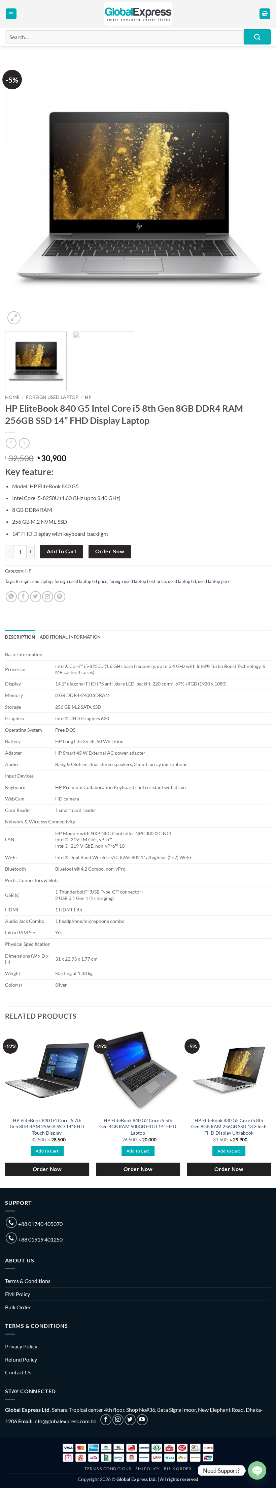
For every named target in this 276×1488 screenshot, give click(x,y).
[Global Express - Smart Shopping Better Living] (138, 14)
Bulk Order (18, 1307)
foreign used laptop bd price (81, 581)
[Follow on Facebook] (105, 1419)
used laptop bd (182, 581)
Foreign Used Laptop (52, 397)
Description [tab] (20, 637)
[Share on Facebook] (23, 596)
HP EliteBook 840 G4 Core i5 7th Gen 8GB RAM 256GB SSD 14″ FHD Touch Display (47, 1126)
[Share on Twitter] (35, 596)
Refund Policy (21, 1359)
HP (88, 397)
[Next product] (11, 443)
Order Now (109, 551)
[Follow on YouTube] (142, 1419)
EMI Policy (17, 1294)
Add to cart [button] (47, 1151)
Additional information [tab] (70, 637)
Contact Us (18, 1372)
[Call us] (11, 1222)
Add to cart (62, 551)
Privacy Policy (21, 1346)
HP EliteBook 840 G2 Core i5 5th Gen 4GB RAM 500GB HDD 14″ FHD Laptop (137, 1126)
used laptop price (214, 581)
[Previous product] (24, 443)
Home (12, 397)
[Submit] (257, 37)
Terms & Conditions (27, 1281)
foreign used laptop (34, 581)
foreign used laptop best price (137, 581)
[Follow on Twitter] (130, 1419)
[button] (11, 14)
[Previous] (19, 193)
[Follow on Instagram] (118, 1419)
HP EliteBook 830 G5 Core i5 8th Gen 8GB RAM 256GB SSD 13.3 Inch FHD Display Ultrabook (229, 1126)
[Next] (257, 193)
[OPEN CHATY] (257, 1470)
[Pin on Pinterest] (59, 596)
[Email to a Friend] (47, 596)
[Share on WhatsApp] (11, 596)
